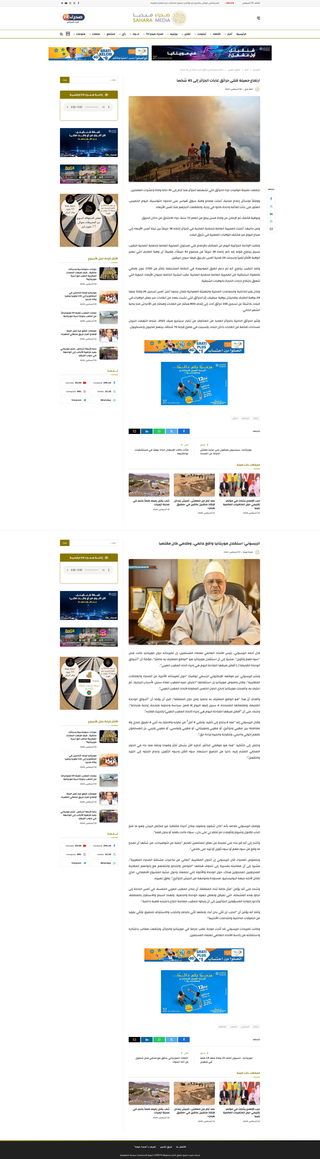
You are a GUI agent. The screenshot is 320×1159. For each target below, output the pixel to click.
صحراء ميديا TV (154, 33)
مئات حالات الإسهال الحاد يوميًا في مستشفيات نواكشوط (161, 452)
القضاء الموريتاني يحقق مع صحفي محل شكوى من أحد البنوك (162, 1060)
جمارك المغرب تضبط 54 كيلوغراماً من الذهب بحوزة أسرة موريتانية (78, 314)
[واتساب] (271, 221)
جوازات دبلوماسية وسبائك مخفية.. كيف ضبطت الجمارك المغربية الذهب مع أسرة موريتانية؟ (81, 274)
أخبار (229, 33)
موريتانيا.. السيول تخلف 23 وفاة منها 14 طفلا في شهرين (226, 1060)
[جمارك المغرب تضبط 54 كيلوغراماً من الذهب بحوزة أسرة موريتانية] (109, 317)
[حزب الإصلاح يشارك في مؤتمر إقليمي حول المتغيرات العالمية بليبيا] (239, 484)
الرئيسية (241, 33)
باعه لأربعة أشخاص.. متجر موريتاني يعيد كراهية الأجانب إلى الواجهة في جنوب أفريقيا (78, 352)
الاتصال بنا (181, 1147)
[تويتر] (271, 206)
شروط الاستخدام (145, 1155)
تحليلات (201, 33)
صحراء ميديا (248, 552)
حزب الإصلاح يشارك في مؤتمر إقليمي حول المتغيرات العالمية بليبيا (241, 504)
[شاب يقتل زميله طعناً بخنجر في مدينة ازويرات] (149, 484)
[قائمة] (258, 18)
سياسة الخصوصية (128, 1155)
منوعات (80, 33)
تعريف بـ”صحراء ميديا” (145, 1147)
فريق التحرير (166, 1147)
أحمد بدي (248, 89)
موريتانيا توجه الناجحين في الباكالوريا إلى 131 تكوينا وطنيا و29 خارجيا (80, 296)
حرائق (235, 418)
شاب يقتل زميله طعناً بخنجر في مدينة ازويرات (151, 502)
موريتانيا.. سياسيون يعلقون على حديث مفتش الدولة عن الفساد (226, 452)
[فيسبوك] (271, 199)
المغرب (233, 1027)
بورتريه (174, 33)
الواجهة (245, 418)
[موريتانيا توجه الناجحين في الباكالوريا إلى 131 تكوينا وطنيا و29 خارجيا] (109, 297)
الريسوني (245, 1027)
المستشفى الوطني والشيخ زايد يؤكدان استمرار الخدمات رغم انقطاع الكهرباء (184, 3)
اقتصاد (216, 33)
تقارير (187, 33)
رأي (124, 33)
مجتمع (111, 33)
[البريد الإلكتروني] (271, 229)
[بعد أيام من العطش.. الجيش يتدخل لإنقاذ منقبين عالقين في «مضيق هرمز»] (194, 484)
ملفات (96, 33)
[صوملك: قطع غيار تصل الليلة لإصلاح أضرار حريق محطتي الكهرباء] (109, 335)
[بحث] (62, 34)
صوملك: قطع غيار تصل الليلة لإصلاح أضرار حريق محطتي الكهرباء (78, 332)
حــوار (136, 33)
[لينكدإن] (271, 214)
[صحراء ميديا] (160, 18)
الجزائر (255, 418)
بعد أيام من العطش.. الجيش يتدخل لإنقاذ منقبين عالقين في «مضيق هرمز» (194, 504)
